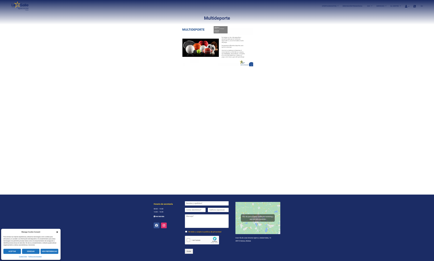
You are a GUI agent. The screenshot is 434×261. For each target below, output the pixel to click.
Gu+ (368, 6)
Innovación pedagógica (352, 6)
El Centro (394, 6)
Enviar (189, 251)
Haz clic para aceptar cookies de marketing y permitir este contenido (257, 218)
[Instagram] (164, 225)
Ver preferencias (49, 251)
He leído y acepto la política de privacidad (204, 232)
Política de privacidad (35, 256)
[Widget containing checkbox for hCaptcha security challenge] (202, 240)
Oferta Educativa (329, 6)
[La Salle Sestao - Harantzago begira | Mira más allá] (20, 6)
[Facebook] (156, 225)
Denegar (30, 251)
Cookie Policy (23, 256)
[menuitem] (421, 6)
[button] (57, 232)
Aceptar (12, 251)
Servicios (380, 6)
